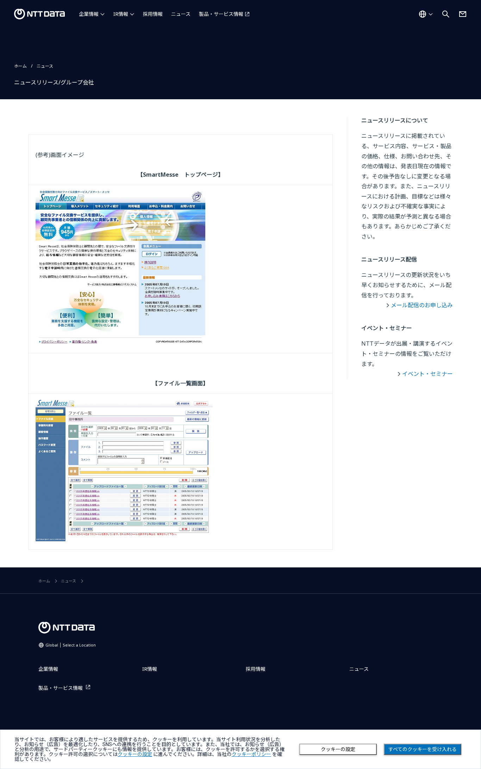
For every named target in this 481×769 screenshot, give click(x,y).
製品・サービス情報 (221, 14)
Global (70, 645)
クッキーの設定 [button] (135, 754)
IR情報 (120, 14)
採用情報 (153, 14)
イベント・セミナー (427, 374)
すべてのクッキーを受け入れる (422, 749)
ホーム (20, 66)
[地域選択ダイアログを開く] (425, 14)
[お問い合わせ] (462, 14)
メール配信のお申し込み (422, 305)
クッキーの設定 (338, 749)
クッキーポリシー (251, 754)
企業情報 (89, 14)
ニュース (180, 14)
